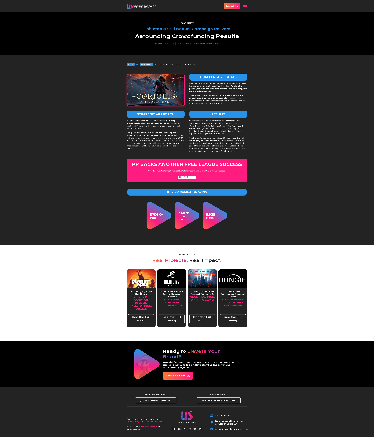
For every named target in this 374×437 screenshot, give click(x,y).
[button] (245, 6)
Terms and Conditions (153, 422)
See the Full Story (141, 319)
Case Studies (146, 64)
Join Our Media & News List (155, 400)
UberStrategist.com (148, 427)
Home (130, 64)
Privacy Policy (133, 422)
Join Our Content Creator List (218, 400)
